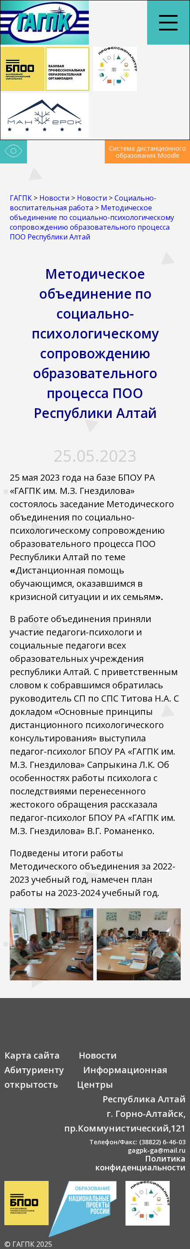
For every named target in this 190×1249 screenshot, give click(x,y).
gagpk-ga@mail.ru (157, 1150)
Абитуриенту (34, 1070)
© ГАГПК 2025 (28, 1244)
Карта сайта (32, 1055)
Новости (98, 1055)
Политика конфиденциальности (140, 1163)
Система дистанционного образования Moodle (147, 152)
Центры (95, 1084)
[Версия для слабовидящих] (13, 151)
